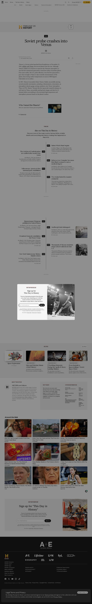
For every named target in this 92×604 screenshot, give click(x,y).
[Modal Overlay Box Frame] (46, 302)
